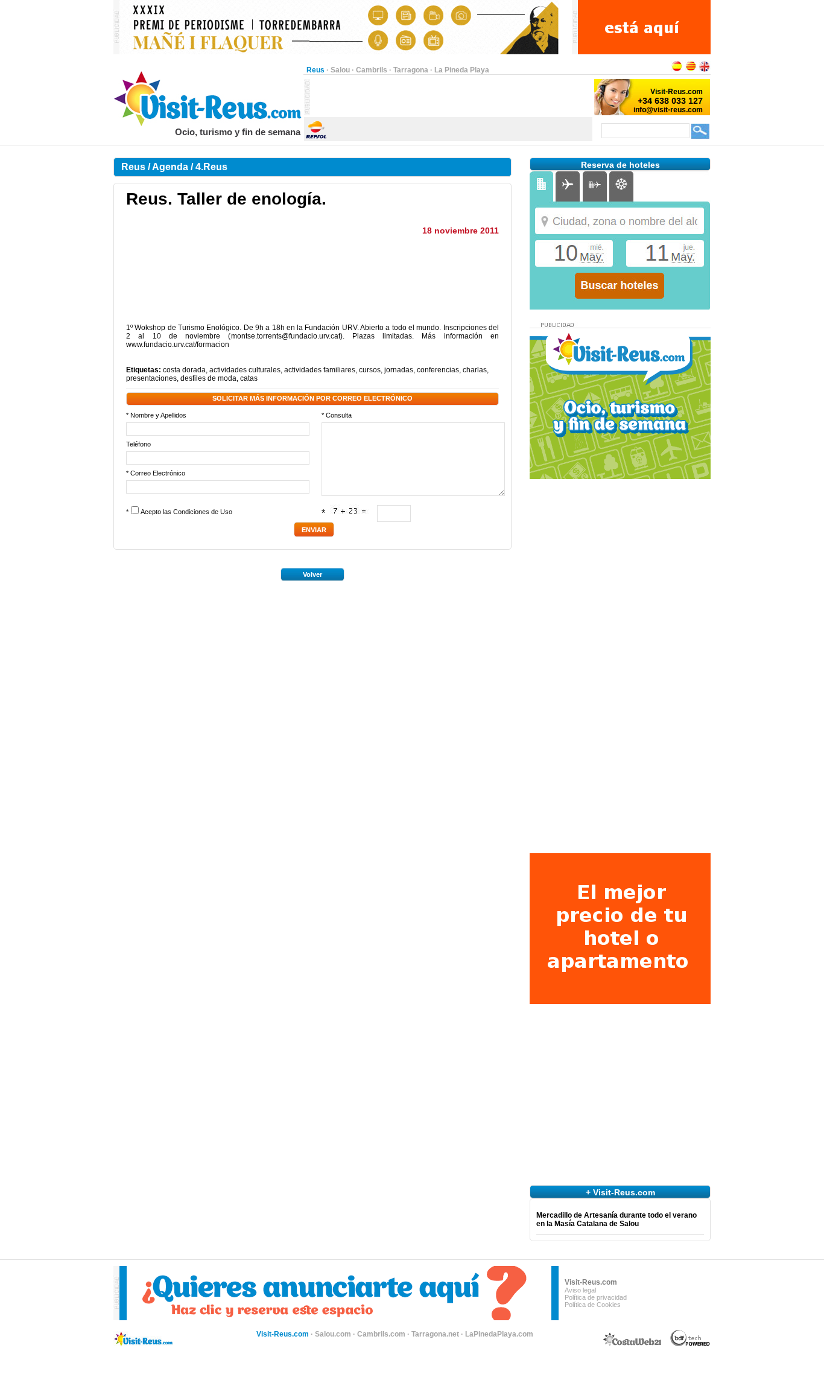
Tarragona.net (435, 1334)
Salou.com (333, 1334)
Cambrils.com (381, 1334)
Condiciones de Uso (202, 511)
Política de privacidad (596, 1297)
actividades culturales (244, 370)
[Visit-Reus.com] (208, 124)
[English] (705, 70)
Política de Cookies (593, 1304)
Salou (340, 70)
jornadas (398, 370)
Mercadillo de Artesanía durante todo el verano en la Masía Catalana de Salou (616, 1219)
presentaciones (151, 378)
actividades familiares (319, 370)
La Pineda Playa (461, 70)
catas (249, 378)
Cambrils (371, 70)
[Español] (677, 70)
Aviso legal (580, 1290)
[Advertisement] (451, 97)
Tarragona (410, 70)
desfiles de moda (208, 378)
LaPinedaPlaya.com (499, 1334)
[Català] (691, 70)
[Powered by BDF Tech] (690, 1344)
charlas (475, 370)
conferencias (438, 370)
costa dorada (184, 370)
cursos (370, 370)
